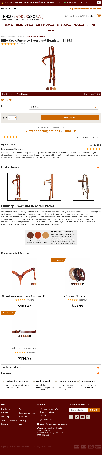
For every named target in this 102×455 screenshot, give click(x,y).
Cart (21, 424)
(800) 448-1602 (46, 419)
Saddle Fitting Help (9, 420)
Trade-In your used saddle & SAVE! (21, 2)
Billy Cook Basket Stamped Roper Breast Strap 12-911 (25, 296)
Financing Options (27, 413)
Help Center (24, 416)
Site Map (22, 420)
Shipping (5, 416)
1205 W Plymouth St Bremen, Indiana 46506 (49, 412)
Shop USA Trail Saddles (51, 2)
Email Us (69, 131)
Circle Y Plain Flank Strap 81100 (24, 348)
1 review (21, 43)
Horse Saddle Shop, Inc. (22, 17)
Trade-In (22, 409)
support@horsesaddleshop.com (53, 424)
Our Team (5, 409)
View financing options (43, 131)
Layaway (5, 424)
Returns (4, 412)
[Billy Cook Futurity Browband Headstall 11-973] (51, 90)
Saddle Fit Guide (8, 8)
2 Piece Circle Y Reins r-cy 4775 (77, 296)
